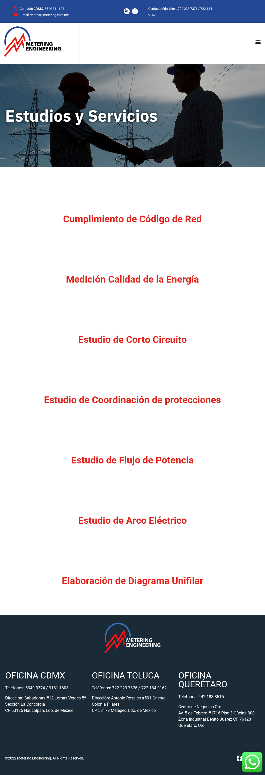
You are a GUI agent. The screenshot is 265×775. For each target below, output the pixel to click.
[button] (258, 42)
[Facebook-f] (239, 758)
